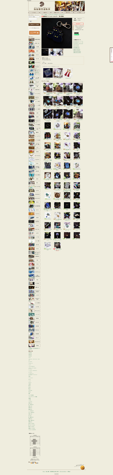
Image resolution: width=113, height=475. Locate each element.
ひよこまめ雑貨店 (31, 304)
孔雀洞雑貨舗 (31, 207)
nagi (29, 281)
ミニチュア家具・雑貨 (32, 145)
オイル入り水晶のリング (49, 240)
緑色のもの (30, 407)
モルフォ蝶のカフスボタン (59, 107)
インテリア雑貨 (31, 103)
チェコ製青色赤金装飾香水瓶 (49, 94)
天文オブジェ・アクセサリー (33, 99)
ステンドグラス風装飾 (32, 130)
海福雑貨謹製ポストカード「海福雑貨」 (77, 130)
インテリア (30, 401)
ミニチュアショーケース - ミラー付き (58, 149)
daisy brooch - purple (58, 129)
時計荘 (30, 269)
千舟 (29, 262)
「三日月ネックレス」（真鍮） (78, 150)
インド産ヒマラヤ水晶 (78, 220)
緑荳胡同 (30, 335)
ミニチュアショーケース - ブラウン (77, 179)
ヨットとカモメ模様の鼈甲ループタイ (67, 160)
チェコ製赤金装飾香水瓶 (59, 94)
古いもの (30, 56)
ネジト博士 (30, 285)
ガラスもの (30, 390)
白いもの (30, 415)
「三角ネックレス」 (68, 238)
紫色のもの (30, 409)
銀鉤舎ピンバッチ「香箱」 (68, 209)
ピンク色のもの (31, 410)
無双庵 (30, 320)
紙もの (30, 385)
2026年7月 (30, 354)
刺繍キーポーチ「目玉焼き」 (58, 169)
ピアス (30, 357)
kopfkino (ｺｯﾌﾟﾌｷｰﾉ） (32, 223)
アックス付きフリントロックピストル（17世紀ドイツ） (67, 200)
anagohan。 (30, 161)
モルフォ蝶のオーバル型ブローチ (79, 107)
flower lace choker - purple (48, 249)
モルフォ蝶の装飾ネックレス (59, 120)
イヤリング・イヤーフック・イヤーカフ (34, 360)
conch (29, 227)
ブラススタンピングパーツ (33, 149)
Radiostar (46, 14)
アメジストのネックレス (78, 230)
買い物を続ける (79, 28)
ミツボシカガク (31, 316)
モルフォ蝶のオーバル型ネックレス (48, 107)
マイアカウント (34, 15)
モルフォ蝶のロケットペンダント (69, 107)
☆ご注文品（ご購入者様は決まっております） (34, 349)
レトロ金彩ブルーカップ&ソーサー (58, 190)
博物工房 (30, 289)
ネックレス (30, 361)
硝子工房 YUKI (31, 188)
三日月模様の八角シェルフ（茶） (58, 199)
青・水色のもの (31, 404)
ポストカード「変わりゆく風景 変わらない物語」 (48, 210)
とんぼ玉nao (30, 273)
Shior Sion (30, 231)
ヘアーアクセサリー (32, 366)
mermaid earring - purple (48, 169)
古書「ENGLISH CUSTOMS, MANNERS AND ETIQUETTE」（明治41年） (67, 190)
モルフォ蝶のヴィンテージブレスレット (48, 120)
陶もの (30, 388)
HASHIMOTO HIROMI (32, 293)
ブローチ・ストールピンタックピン (32, 368)
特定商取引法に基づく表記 (79, 29)
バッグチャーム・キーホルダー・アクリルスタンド (56, 14)
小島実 (30, 219)
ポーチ (30, 379)
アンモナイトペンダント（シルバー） (77, 209)
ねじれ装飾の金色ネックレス (59, 220)
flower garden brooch (78, 169)
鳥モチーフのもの (31, 423)
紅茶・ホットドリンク (32, 52)
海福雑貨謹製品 (31, 41)
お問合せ (68, 12)
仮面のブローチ (78, 159)
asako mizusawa (31, 157)
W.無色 (30, 347)
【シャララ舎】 (31, 238)
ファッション (31, 377)
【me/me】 (30, 324)
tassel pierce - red (68, 78)
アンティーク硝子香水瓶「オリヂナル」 (48, 230)
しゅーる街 (30, 242)
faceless (30, 343)
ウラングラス (31, 64)
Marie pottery (30, 312)
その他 (30, 399)
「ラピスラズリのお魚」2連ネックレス (58, 249)
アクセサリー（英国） (32, 87)
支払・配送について (45, 12)
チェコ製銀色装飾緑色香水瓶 (69, 94)
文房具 (30, 118)
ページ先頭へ (82, 468)
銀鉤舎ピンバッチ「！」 (48, 129)
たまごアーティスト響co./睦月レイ (34, 254)
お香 (29, 114)
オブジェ (30, 382)
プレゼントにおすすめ (32, 429)
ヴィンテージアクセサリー (33, 68)
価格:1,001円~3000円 (77, 52)
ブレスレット (31, 363)
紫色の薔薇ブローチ (68, 150)
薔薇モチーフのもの (32, 428)
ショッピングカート (79, 12)
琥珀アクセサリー (31, 76)
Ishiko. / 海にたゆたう (32, 165)
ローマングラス (31, 95)
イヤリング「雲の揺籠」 (58, 78)
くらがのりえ (31, 215)
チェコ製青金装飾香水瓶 (79, 120)
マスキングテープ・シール (33, 122)
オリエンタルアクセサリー (33, 83)
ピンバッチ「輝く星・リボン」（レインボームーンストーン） (57, 240)
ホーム (33, 12)
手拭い (30, 376)
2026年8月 (30, 352)
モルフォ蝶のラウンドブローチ (79, 94)
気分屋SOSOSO (31, 200)
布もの (30, 387)
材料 (29, 393)
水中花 (30, 153)
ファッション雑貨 (31, 107)
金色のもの (30, 418)
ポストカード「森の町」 (68, 169)
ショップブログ (56, 12)
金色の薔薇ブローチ (68, 140)
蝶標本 (30, 134)
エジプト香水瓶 (31, 395)
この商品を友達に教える (79, 27)
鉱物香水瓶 (30, 91)
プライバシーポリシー (63, 471)
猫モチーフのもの (31, 426)
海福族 (30, 398)
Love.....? (30, 339)
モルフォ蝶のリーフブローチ (69, 120)
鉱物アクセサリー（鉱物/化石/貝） (34, 72)
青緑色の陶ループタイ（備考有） (77, 190)
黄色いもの (30, 406)
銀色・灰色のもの (31, 420)
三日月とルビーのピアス (48, 139)
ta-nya (29, 250)
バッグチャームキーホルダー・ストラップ (33, 374)
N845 (29, 180)
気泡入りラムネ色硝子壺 (59, 230)
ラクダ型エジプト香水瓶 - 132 (49, 150)
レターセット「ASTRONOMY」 (48, 78)
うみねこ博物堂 (31, 176)
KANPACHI (30, 196)
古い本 (30, 60)
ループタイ (30, 372)
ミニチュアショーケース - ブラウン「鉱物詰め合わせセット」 (47, 160)
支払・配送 (47, 471)
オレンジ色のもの (31, 412)
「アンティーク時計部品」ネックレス (67, 179)
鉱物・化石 (30, 45)
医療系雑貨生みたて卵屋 (32, 169)
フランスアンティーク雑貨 (33, 396)
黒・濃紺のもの (31, 417)
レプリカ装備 (31, 126)
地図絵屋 (30, 258)
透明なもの (30, 421)
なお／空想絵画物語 (32, 277)
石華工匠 (30, 246)
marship (30, 308)
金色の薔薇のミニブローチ (78, 200)
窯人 (29, 184)
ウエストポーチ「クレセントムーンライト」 (57, 179)
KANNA (30, 192)
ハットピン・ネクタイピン (33, 370)
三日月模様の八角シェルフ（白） (48, 179)
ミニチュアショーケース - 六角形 (68, 129)
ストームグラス (31, 138)
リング (30, 364)
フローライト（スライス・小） (68, 230)
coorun (29, 211)
